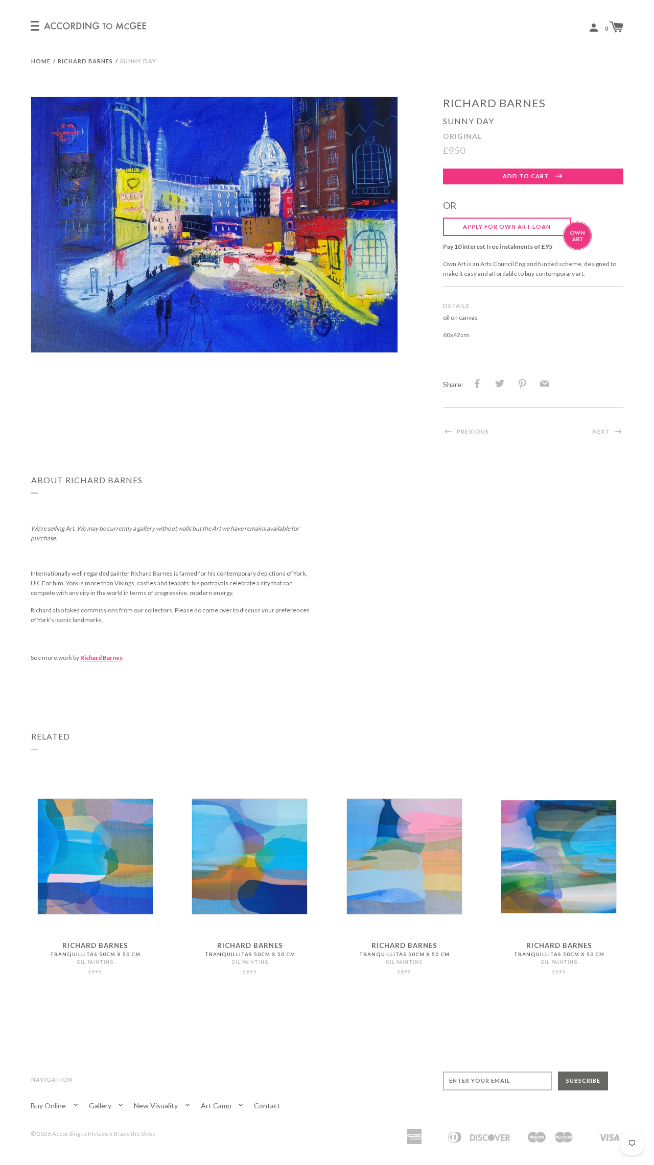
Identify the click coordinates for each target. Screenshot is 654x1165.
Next (602, 431)
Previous (472, 431)
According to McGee (80, 1133)
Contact (267, 1105)
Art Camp (217, 1105)
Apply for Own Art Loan (507, 226)
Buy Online (49, 1105)
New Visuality (156, 1105)
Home (41, 61)
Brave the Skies (134, 1133)
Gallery (101, 1105)
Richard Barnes (85, 61)
